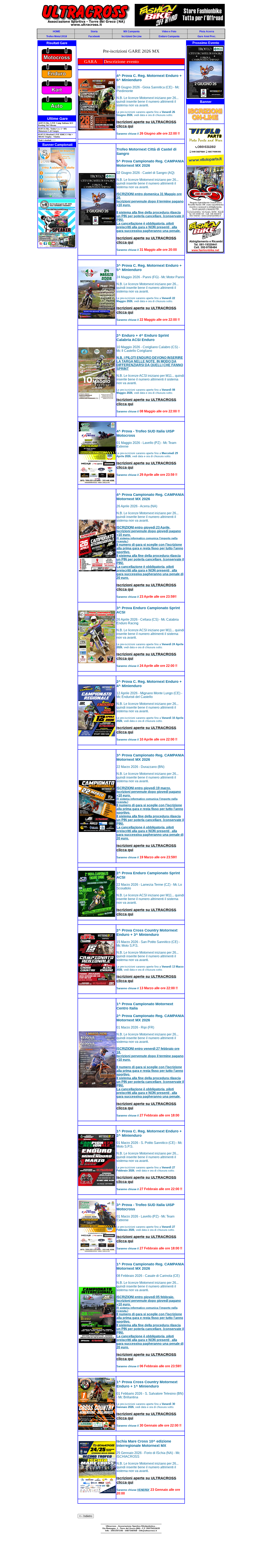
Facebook (94, 36)
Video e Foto (169, 31)
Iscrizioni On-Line (132, 36)
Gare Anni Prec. (207, 36)
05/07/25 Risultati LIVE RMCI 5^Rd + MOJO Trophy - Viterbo (55, 135)
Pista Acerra (206, 31)
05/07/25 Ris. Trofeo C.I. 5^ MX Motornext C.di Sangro (52, 130)
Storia (94, 31)
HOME (56, 31)
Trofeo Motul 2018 (56, 36)
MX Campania (131, 31)
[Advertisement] (131, 1543)
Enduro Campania (169, 36)
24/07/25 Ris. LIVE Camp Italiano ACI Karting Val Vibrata (55, 124)
